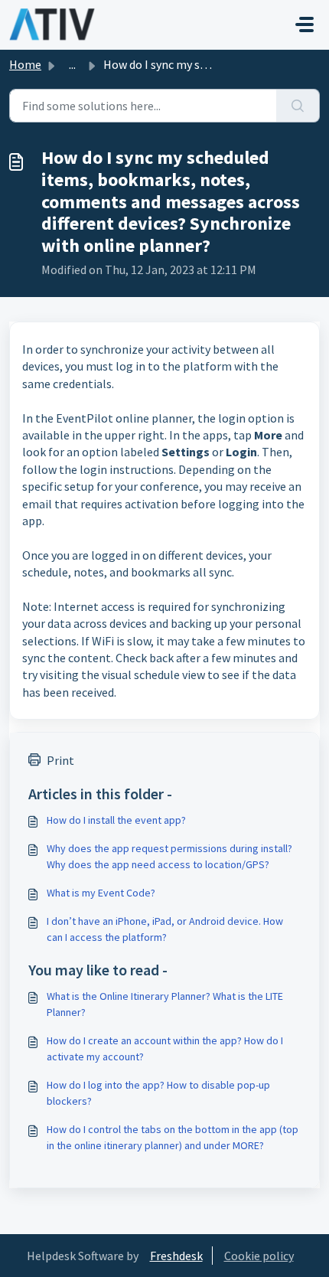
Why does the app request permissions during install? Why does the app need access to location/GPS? (169, 856)
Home (25, 64)
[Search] (298, 105)
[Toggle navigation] (304, 24)
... (72, 64)
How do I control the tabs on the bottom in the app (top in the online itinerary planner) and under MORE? (172, 1137)
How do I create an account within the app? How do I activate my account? (165, 1048)
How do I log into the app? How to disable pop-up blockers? (158, 1093)
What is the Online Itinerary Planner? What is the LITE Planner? (165, 1004)
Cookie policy (259, 1255)
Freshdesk (176, 1255)
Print (60, 760)
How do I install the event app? (116, 820)
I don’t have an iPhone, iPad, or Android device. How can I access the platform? (165, 929)
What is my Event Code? (101, 893)
